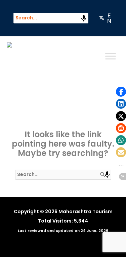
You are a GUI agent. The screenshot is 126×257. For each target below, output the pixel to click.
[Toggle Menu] (110, 56)
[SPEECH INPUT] (84, 18)
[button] (121, 92)
